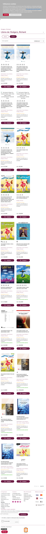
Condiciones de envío (28, 496)
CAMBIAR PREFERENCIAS (15, 14)
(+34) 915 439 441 (16, 497)
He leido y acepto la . (13, 517)
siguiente (42, 486)
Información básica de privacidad (18, 517)
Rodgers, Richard (4, 75)
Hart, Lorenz (19, 422)
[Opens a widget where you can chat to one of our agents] (4, 531)
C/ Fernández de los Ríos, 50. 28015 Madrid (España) (17, 495)
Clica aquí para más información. (33, 9)
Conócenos (26, 493)
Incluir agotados (5, 40)
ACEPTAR (6, 14)
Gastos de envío (27, 497)
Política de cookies (27, 495)
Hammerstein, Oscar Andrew (6, 73)
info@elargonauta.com (16, 499)
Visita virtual (26, 499)
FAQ (24, 500)
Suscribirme (23, 514)
